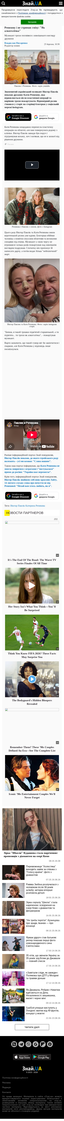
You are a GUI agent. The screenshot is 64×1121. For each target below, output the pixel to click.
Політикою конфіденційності (32, 13)
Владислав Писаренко (16, 43)
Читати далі (32, 1027)
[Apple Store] (22, 1057)
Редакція (6, 1087)
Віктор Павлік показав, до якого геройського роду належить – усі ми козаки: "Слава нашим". (31, 459)
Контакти (6, 1092)
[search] (3, 3)
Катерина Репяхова (35, 505)
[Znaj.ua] (32, 3)
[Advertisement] (32, 385)
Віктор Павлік (17, 505)
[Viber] (28, 1044)
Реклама (6, 1082)
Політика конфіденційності (15, 1078)
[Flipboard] (43, 1044)
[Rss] (14, 1044)
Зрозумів (32, 22)
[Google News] (36, 1044)
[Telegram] (21, 1044)
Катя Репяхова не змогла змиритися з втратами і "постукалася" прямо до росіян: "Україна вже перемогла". (32, 469)
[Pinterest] (50, 1044)
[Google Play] (41, 1057)
